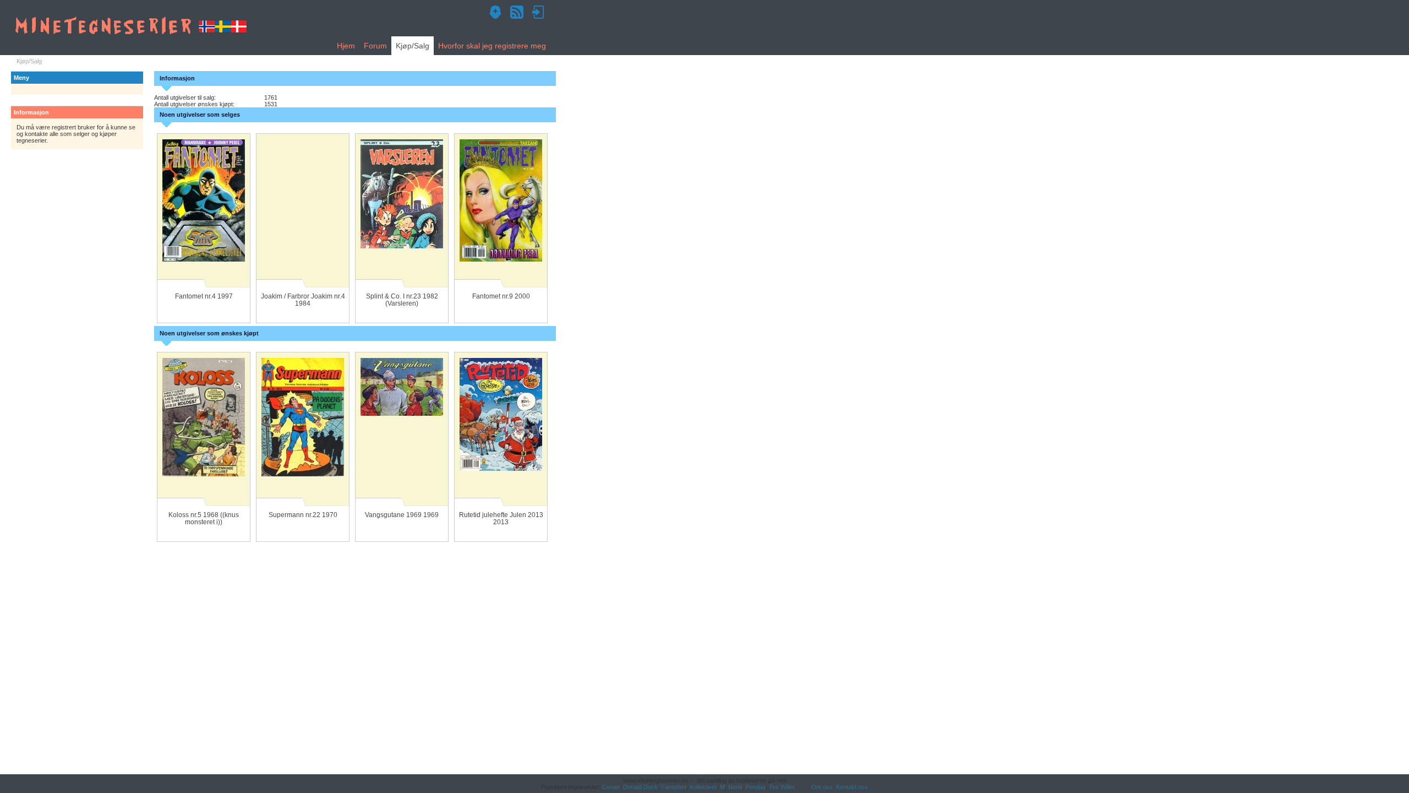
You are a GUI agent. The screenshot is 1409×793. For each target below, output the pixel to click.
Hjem (346, 45)
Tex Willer (782, 787)
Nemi (735, 787)
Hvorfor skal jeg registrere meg (492, 45)
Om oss (822, 787)
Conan (611, 787)
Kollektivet (703, 787)
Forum (375, 45)
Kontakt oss (852, 787)
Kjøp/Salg (412, 45)
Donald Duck (640, 787)
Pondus (755, 787)
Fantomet (673, 787)
